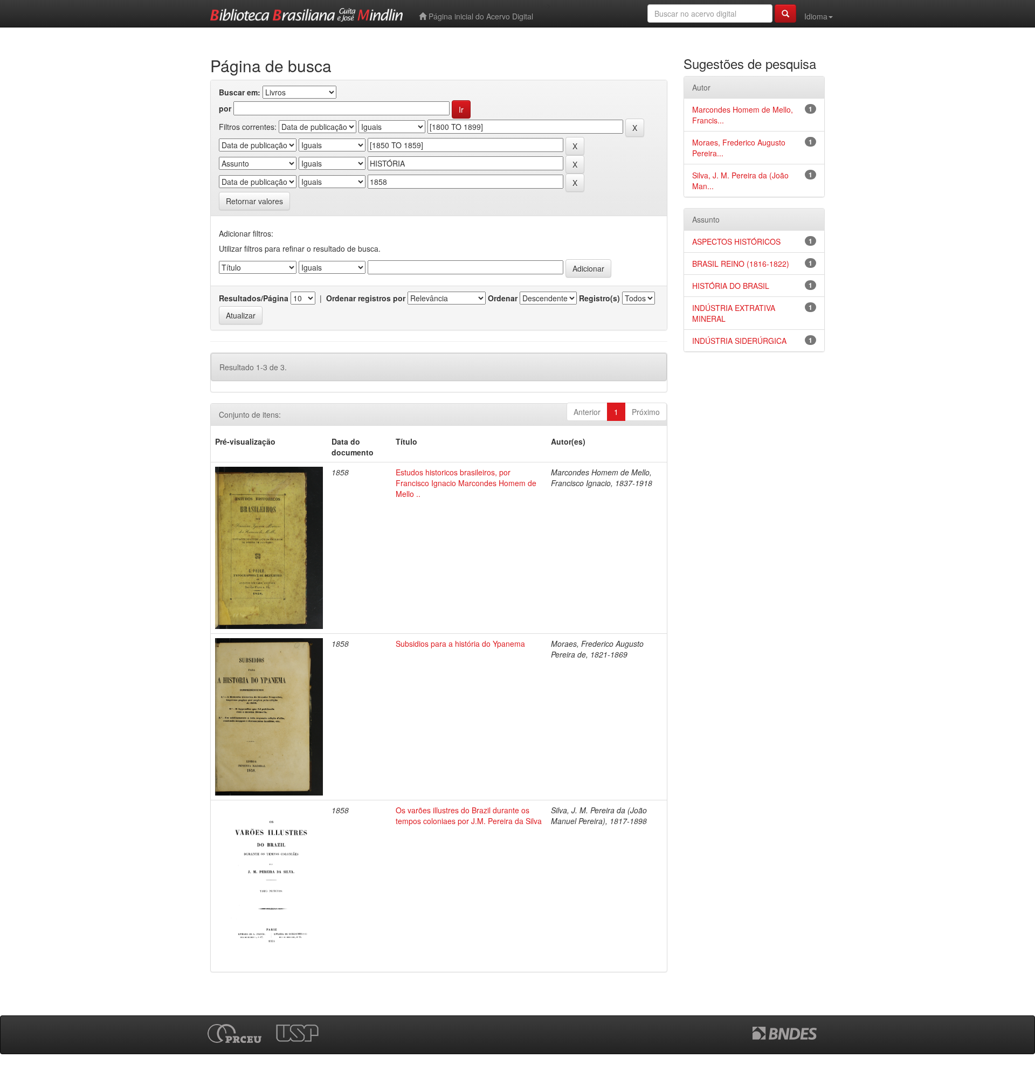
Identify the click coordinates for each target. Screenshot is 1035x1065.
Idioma (815, 16)
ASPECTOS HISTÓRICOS (736, 241)
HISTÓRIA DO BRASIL (730, 285)
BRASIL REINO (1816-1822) (740, 263)
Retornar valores (254, 201)
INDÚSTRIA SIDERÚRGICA (739, 340)
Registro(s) (599, 298)
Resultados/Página (253, 298)
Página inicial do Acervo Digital (479, 16)
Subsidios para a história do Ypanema (460, 643)
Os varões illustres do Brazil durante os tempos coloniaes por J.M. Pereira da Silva (469, 815)
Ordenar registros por (365, 298)
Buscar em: (239, 92)
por (225, 108)
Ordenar (503, 298)
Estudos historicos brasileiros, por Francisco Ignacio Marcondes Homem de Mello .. (466, 483)
